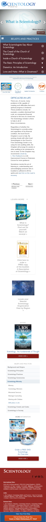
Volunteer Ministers (9, 496)
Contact (6, 498)
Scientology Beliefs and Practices (22, 495)
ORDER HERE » (23, 356)
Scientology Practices (15, 374)
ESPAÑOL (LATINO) (34, 487)
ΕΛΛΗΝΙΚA (22, 489)
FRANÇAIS (6, 486)
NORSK (19, 487)
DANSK (38, 484)
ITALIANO (29, 489)
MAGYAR (13, 487)
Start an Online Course (26, 506)
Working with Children (15, 399)
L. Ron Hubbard (7, 495)
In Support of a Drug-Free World (30, 511)
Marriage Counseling (15, 396)
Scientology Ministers (15, 389)
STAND (17, 509)
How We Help (6, 92)
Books (21, 496)
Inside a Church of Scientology (17, 58)
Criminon (36, 509)
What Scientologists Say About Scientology (17, 46)
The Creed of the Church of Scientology (16, 53)
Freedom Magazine (8, 509)
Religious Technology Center (11, 506)
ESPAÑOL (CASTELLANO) (10, 489)
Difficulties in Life (14, 403)
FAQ (17, 496)
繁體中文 (30, 486)
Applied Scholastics (29, 91)
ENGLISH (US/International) (11, 484)
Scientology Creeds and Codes (18, 407)
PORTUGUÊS (37, 489)
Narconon (6, 511)
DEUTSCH (7, 487)
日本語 (18, 486)
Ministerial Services (14, 392)
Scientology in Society (15, 410)
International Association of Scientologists (26, 508)
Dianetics (15, 503)
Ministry (11, 385)
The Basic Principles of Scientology (19, 62)
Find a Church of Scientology (17, 498)
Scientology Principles (15, 371)
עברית (13, 486)
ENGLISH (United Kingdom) (27, 484)
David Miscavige (34, 505)
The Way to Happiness (18, 92)
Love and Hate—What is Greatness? (20, 71)
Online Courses (28, 496)
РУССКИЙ (24, 486)
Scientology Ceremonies (16, 378)
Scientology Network (24, 503)
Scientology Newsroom (23, 505)
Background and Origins (16, 367)
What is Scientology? (10, 505)
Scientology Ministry (14, 381)
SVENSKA (25, 487)
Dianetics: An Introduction (15, 67)
